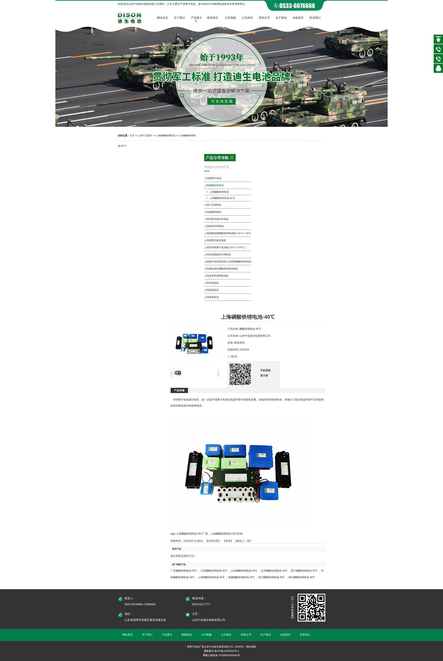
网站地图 (251, 646)
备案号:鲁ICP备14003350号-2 (223, 651)
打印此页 (213, 540)
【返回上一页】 (243, 540)
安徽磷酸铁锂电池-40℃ (241, 577)
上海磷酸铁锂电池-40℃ (211, 577)
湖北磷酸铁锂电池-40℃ (301, 577)
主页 (132, 135)
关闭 (228, 540)
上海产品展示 (145, 135)
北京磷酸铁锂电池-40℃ (274, 570)
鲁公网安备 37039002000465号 (223, 655)
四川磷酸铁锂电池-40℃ (271, 577)
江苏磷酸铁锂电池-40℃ (214, 570)
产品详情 (179, 390)
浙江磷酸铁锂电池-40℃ (304, 570)
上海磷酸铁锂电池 (165, 135)
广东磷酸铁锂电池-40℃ (183, 570)
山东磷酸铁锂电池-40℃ (244, 570)
